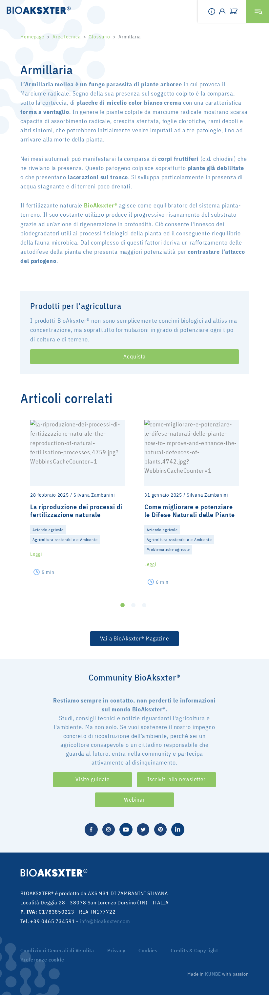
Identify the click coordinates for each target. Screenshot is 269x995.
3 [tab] (144, 605)
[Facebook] (91, 829)
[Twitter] (143, 829)
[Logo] (36, 9)
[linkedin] (177, 829)
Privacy (116, 950)
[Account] (224, 11)
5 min (48, 572)
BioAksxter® (100, 205)
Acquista (134, 356)
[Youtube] (126, 829)
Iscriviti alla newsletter (176, 779)
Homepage (32, 36)
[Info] (213, 11)
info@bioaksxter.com (105, 921)
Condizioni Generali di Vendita (57, 950)
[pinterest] (160, 829)
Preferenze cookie (42, 959)
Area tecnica (66, 36)
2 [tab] (133, 605)
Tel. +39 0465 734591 (47, 921)
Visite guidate (92, 779)
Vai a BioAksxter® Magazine (134, 638)
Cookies (147, 950)
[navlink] (235, 11)
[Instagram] (108, 829)
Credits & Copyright (194, 950)
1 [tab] (122, 605)
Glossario (99, 36)
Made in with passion (218, 974)
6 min (162, 582)
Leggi (36, 554)
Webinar (134, 799)
